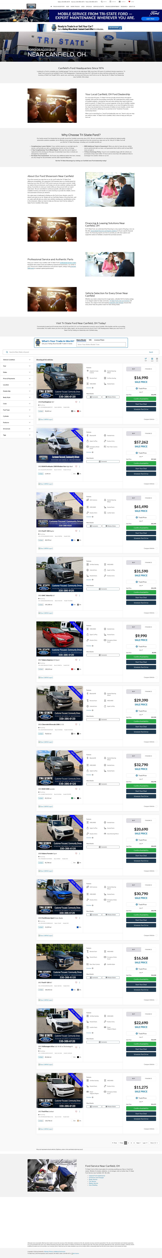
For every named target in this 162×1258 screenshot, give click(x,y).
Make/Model (81, 340)
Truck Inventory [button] (59, 6)
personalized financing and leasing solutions (104, 231)
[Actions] (79, 402)
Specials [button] (89, 6)
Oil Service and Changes (96, 1177)
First (115, 1143)
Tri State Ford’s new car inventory (120, 301)
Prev (121, 1143)
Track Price (142, 388)
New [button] (67, 6)
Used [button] (82, 6)
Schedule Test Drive (141, 409)
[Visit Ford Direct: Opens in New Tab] (75, 1253)
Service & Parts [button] (98, 6)
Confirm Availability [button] (141, 399)
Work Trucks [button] (75, 6)
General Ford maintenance (97, 1175)
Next (138, 1143)
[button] (12, 18)
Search (151, 352)
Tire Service (92, 1181)
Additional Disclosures (59, 1251)
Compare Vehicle (149, 419)
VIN (90, 340)
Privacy (51, 1251)
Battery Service (93, 1183)
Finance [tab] (148, 369)
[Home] (51, 7)
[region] (141, 395)
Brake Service (93, 1179)
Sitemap (46, 1251)
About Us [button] (132, 6)
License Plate (99, 340)
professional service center (68, 262)
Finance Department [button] (112, 6)
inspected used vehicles (116, 302)
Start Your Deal (141, 404)
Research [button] (124, 6)
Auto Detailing (93, 1185)
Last (144, 1143)
